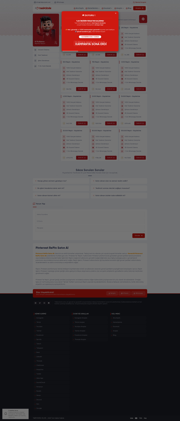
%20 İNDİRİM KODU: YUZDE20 (90, 37)
